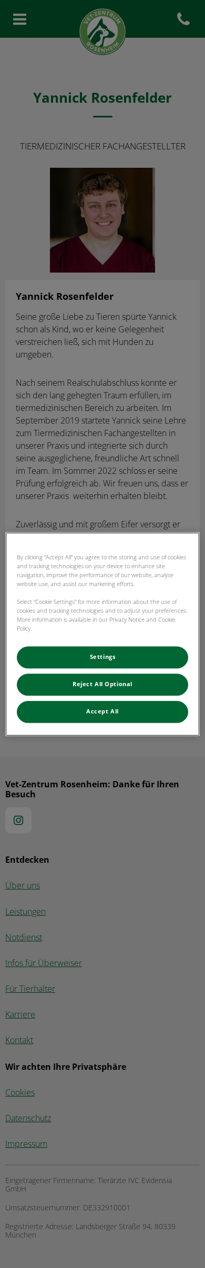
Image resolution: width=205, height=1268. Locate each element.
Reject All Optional (102, 684)
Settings (103, 656)
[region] (102, 634)
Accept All (102, 711)
